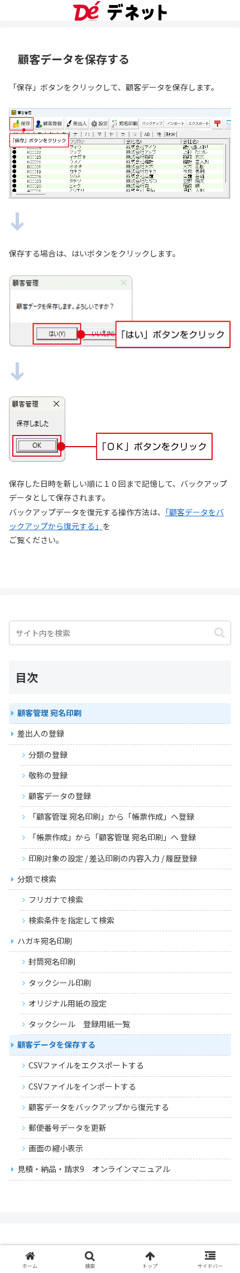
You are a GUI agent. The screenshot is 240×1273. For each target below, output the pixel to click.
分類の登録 (48, 754)
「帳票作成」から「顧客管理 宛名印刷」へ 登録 (112, 837)
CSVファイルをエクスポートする (86, 1065)
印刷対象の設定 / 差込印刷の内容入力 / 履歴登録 (112, 858)
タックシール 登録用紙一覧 (79, 1023)
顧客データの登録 (59, 795)
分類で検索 (36, 878)
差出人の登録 (40, 733)
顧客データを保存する (56, 1044)
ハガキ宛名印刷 (44, 940)
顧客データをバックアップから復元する (98, 1106)
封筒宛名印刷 (51, 961)
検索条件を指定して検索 (71, 920)
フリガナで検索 (55, 899)
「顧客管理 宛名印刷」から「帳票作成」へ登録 (111, 816)
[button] (219, 632)
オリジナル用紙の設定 (67, 1003)
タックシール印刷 (59, 982)
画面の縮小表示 (55, 1148)
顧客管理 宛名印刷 (49, 712)
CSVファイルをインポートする (82, 1086)
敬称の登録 (48, 775)
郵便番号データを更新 (67, 1127)
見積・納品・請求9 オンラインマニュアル (93, 1168)
